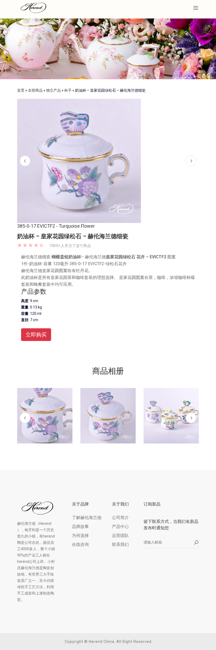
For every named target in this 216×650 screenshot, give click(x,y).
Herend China (101, 641)
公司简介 (120, 517)
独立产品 (53, 90)
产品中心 (120, 526)
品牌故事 (80, 526)
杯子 (68, 90)
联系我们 (120, 544)
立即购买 (36, 334)
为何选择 (80, 535)
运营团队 (120, 535)
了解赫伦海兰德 (86, 517)
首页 (20, 90)
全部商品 (35, 90)
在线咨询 (80, 544)
